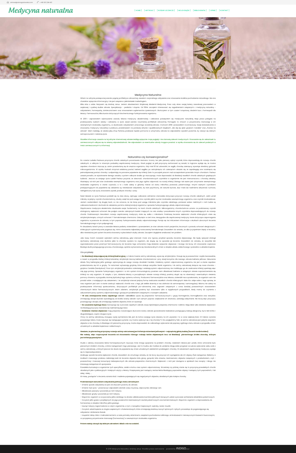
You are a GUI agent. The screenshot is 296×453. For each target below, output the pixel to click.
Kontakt (224, 10)
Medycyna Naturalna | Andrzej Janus (126, 449)
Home (138, 10)
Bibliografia (199, 10)
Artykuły (149, 10)
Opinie (212, 10)
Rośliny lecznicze (166, 10)
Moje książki (183, 10)
